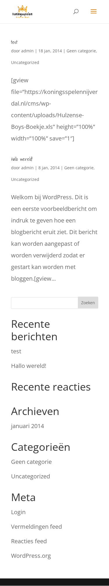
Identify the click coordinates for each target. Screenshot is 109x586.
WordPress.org (31, 556)
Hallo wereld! (22, 159)
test (14, 42)
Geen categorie (81, 51)
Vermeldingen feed (36, 526)
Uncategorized (25, 62)
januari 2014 (27, 426)
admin (27, 51)
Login (18, 512)
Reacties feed (29, 541)
